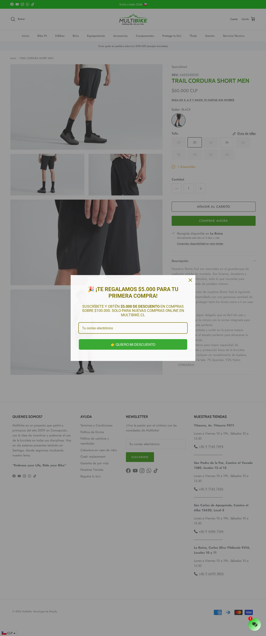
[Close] (190, 280)
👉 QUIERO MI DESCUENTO (133, 344)
